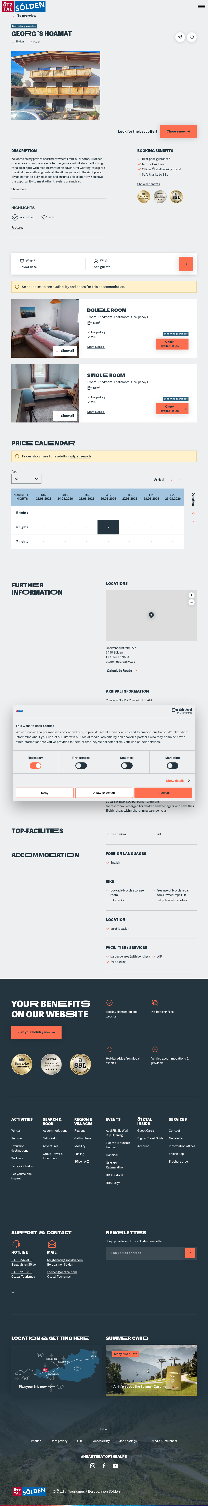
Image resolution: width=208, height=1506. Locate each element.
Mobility (79, 1146)
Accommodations (55, 1130)
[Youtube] (115, 1465)
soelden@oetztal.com (62, 1272)
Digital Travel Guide (150, 1138)
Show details (175, 780)
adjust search (80, 456)
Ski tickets (50, 1138)
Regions (79, 1130)
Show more (19, 189)
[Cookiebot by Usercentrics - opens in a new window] (174, 711)
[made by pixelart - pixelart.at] (183, 1491)
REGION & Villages (83, 1121)
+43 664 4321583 (117, 657)
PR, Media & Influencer (161, 1441)
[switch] (81, 765)
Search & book (52, 1121)
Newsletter (176, 1138)
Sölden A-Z (81, 1161)
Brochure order (179, 1161)
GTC (80, 1441)
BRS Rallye (113, 1183)
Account (143, 1146)
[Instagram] (92, 1465)
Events (113, 1119)
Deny (44, 793)
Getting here (82, 1138)
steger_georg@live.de (120, 661)
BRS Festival (114, 1175)
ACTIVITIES (22, 1119)
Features (17, 227)
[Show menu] (201, 6)
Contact (174, 1130)
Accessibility (101, 1441)
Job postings (128, 1441)
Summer (17, 1138)
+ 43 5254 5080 (21, 1260)
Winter (15, 1130)
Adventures (50, 1146)
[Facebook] (104, 1465)
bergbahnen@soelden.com (65, 1260)
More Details (96, 347)
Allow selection (104, 793)
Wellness (17, 1158)
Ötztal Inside (144, 1121)
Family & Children (22, 1166)
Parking (79, 1154)
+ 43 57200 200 (21, 1272)
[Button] (190, 1253)
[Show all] (45, 356)
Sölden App (176, 1154)
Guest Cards (145, 1130)
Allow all (163, 793)
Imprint (36, 1441)
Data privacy (59, 1441)
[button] (151, 616)
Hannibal (112, 1155)
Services (178, 1119)
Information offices (182, 1146)
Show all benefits (148, 184)
